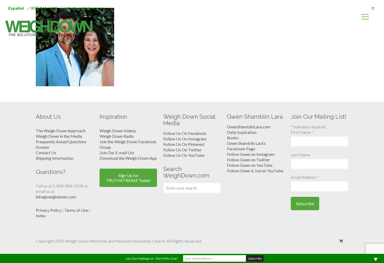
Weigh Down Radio (117, 136)
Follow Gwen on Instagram (251, 154)
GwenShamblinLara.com (248, 126)
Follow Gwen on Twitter (248, 159)
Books (233, 137)
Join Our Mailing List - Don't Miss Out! (151, 258)
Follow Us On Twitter (182, 149)
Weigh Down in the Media (59, 136)
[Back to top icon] (358, 252)
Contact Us (46, 152)
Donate (42, 147)
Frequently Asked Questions (61, 141)
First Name (302, 132)
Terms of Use (76, 210)
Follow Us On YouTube (183, 155)
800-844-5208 (44, 7)
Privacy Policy (48, 210)
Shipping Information (54, 158)
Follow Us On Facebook (184, 133)
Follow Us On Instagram (184, 138)
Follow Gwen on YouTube (249, 165)
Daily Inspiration (242, 132)
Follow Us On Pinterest (184, 144)
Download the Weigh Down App (128, 158)
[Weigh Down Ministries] (48, 27)
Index (41, 215)
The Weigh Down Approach (60, 130)
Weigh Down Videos (118, 130)
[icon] (373, 8)
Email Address (305, 177)
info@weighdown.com (85, 7)
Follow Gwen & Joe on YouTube (255, 170)
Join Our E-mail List (117, 152)
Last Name (300, 154)
